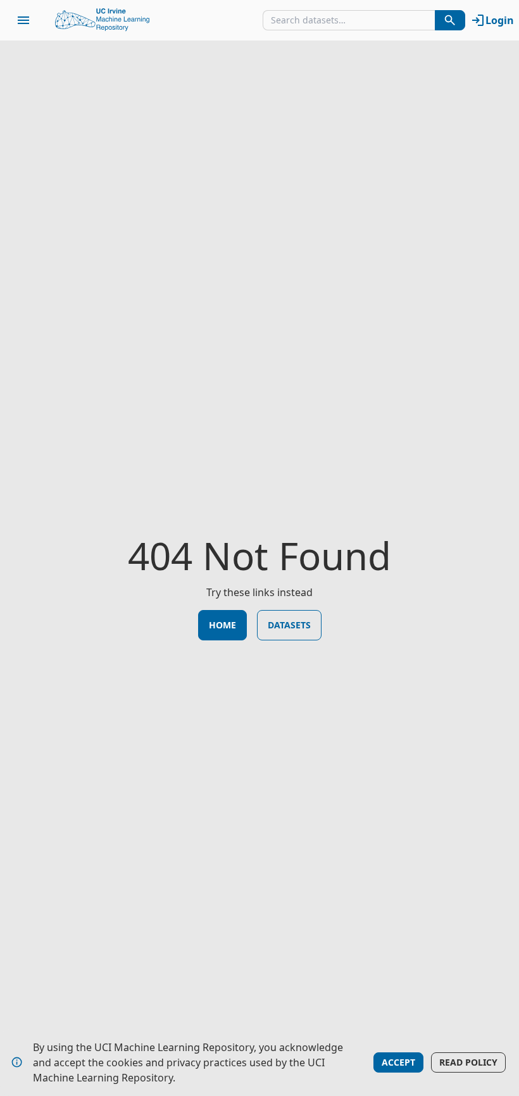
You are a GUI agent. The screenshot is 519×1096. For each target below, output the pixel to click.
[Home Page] (102, 20)
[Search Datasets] (450, 20)
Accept (398, 1062)
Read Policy (468, 1062)
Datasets (289, 625)
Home (222, 625)
